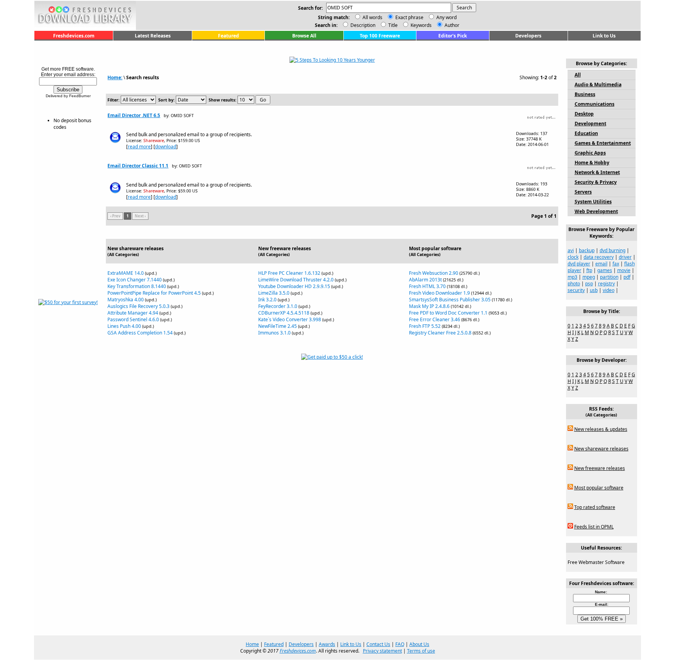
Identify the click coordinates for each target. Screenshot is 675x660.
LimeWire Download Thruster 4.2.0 (296, 279)
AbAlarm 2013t (425, 279)
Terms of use (421, 651)
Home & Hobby (592, 162)
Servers (583, 192)
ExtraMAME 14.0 (125, 273)
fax (615, 263)
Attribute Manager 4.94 (132, 313)
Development (590, 123)
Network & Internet (597, 172)
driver (625, 257)
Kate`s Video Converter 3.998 (289, 319)
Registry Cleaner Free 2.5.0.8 (440, 332)
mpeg (588, 277)
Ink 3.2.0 (267, 299)
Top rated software (594, 507)
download (165, 146)
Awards (327, 644)
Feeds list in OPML (594, 526)
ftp (589, 270)
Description (362, 25)
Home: (114, 77)
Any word (446, 17)
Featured (228, 35)
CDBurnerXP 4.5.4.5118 (283, 313)
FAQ (399, 644)
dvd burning (612, 250)
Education (586, 133)
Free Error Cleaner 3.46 (434, 319)
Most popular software (598, 487)
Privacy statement (382, 651)
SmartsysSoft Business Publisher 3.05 (450, 299)
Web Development (596, 211)
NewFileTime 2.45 (277, 326)
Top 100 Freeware (380, 35)
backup (587, 250)
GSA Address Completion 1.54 (140, 332)
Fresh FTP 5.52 (425, 326)
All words (372, 17)
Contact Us (378, 644)
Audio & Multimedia (598, 84)
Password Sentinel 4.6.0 (133, 319)
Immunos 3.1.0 (274, 332)
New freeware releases (599, 468)
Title (392, 25)
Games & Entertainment (603, 143)
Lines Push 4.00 (124, 326)
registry (606, 283)
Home (252, 644)
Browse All (304, 35)
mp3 (572, 277)
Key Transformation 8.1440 (136, 286)
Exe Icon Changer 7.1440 (134, 279)
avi (571, 250)
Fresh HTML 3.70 (427, 286)
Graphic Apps (590, 152)
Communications (594, 104)
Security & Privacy (596, 182)
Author (451, 25)
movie (623, 270)
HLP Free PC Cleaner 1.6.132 (289, 273)
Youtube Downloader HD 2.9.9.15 (294, 286)
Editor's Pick (452, 35)
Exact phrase (409, 17)
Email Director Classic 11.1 (137, 165)
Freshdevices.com (74, 35)
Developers (528, 35)
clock (573, 257)
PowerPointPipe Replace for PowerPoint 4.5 (154, 293)
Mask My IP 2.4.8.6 (429, 306)
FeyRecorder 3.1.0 (277, 306)
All (578, 74)
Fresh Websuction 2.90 (433, 273)
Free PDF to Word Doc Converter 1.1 (448, 313)
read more (139, 146)
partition (609, 277)
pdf (626, 277)
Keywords (420, 25)
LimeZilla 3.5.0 (273, 293)
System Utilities (593, 201)
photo (574, 283)
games (604, 270)
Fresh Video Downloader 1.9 (439, 293)
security (576, 290)
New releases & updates (600, 429)
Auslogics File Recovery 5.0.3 (138, 306)
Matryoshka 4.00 (125, 299)
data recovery (599, 257)
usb (594, 290)
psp (589, 283)
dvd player (579, 263)
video (608, 290)
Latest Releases (153, 35)
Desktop (584, 113)
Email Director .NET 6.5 (133, 115)
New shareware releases (601, 448)
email (601, 263)
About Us (419, 644)
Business (585, 94)
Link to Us (604, 35)
